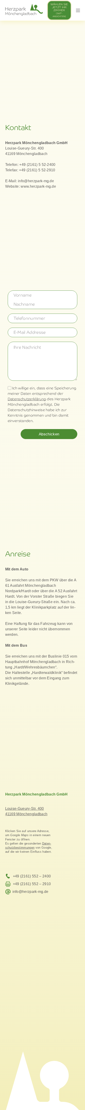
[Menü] (78, 10)
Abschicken (49, 434)
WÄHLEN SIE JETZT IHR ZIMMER (59, 10)
